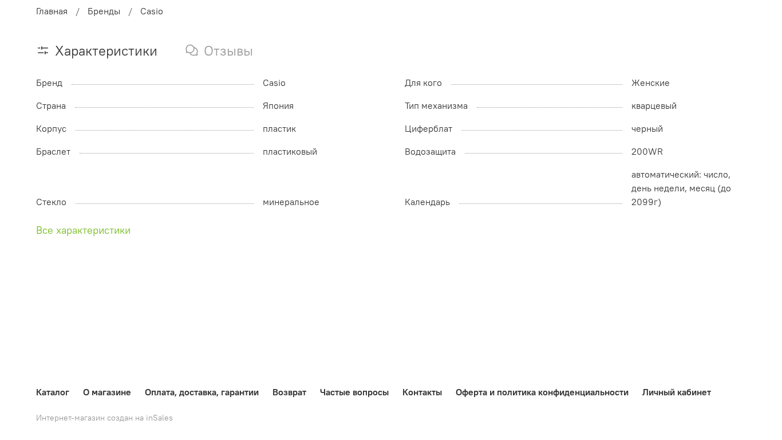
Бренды (104, 11)
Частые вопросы (354, 392)
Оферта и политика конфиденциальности (542, 392)
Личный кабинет (676, 392)
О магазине (107, 392)
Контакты (422, 392)
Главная (52, 11)
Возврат (289, 392)
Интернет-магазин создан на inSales (104, 417)
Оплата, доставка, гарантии (202, 392)
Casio (151, 11)
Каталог (52, 392)
